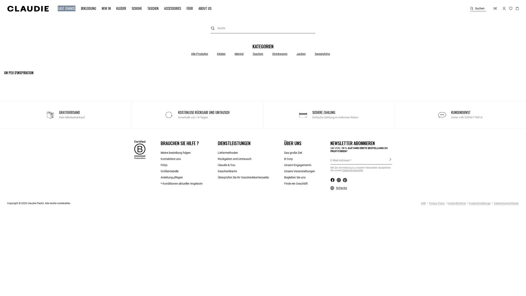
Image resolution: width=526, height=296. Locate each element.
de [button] (495, 8)
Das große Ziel (293, 152)
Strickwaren (279, 54)
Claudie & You (226, 165)
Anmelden (390, 160)
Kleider (221, 54)
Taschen (258, 54)
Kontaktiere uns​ (171, 159)
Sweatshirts (322, 54)
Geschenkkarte (227, 171)
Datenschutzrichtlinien (506, 203)
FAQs (164, 165)
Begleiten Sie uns (295, 177)
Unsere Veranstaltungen (299, 171)
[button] (64, 8)
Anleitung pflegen (172, 177)
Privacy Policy (436, 203)
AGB (423, 203)
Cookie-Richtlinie (457, 203)
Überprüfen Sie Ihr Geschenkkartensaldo (243, 177)
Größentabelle (170, 171)
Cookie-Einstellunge (479, 203)
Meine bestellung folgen (176, 152)
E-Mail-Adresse (339, 160)
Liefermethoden (228, 152)
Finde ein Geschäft (296, 183)
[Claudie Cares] (139, 149)
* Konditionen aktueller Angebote (181, 183)
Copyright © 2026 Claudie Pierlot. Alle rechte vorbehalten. (39, 203)
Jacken (301, 54)
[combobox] (263, 28)
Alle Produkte (199, 54)
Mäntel (239, 54)
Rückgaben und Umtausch (234, 159)
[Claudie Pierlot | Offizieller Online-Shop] (28, 9)
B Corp (288, 159)
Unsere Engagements (297, 165)
